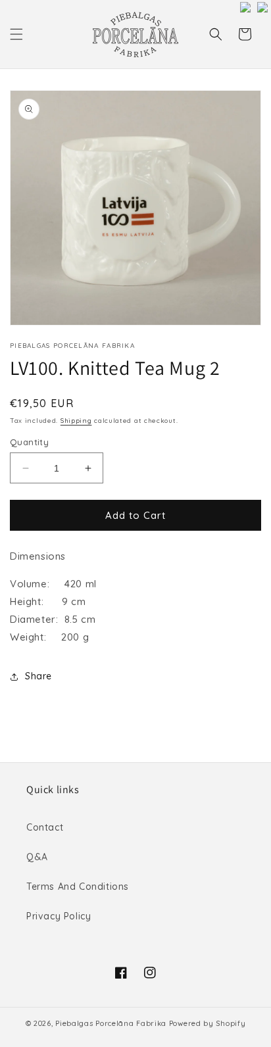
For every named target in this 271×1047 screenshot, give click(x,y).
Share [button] (38, 676)
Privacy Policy (58, 916)
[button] (16, 34)
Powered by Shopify (207, 1023)
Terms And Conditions (77, 886)
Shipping (76, 420)
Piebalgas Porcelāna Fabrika (110, 1023)
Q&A (37, 857)
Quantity (29, 442)
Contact (44, 827)
